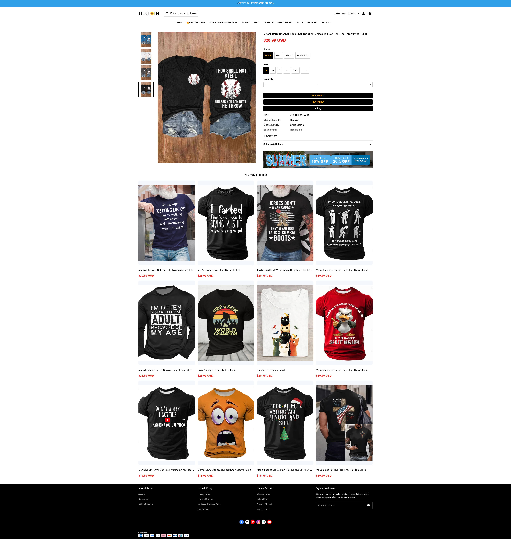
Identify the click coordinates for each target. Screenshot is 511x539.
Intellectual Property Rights (209, 504)
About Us (142, 494)
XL (286, 70)
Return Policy (262, 499)
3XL (305, 70)
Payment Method (264, 504)
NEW (179, 22)
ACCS (300, 22)
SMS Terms (203, 509)
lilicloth (145, 533)
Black (268, 55)
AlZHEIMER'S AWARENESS (223, 22)
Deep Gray (303, 55)
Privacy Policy (204, 494)
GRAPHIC (312, 22)
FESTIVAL (327, 22)
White (289, 55)
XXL (295, 70)
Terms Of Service (205, 499)
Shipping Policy (263, 494)
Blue (278, 55)
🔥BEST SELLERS (196, 22)
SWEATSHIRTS (285, 22)
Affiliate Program (145, 504)
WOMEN (246, 22)
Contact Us (143, 499)
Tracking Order (263, 509)
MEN (256, 22)
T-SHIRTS (268, 22)
